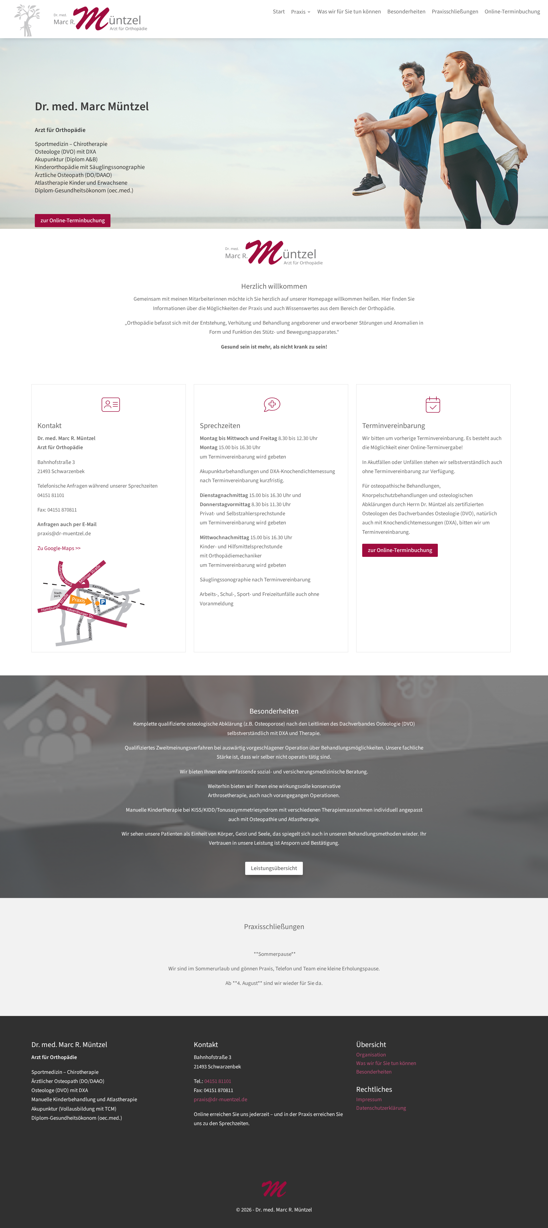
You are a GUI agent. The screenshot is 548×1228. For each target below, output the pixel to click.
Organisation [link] (371, 1056)
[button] (301, 13)
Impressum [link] (369, 1100)
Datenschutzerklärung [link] (381, 1109)
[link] (100, 29)
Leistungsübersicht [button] (274, 868)
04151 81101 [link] (50, 495)
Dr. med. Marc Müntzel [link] (92, 106)
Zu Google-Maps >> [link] (58, 548)
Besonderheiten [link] (374, 1073)
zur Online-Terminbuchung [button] (73, 221)
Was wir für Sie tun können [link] (386, 1064)
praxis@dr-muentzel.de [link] (64, 533)
